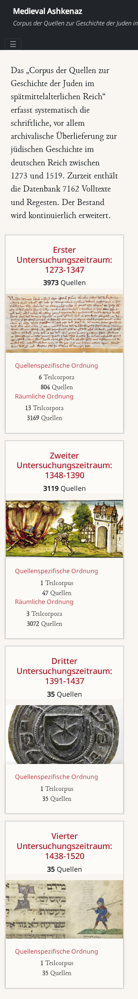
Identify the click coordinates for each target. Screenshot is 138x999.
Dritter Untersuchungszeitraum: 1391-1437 (64, 670)
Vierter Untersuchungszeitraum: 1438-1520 (64, 845)
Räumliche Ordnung (44, 396)
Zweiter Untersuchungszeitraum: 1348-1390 (64, 465)
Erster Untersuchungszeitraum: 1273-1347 (64, 259)
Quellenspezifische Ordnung (56, 365)
